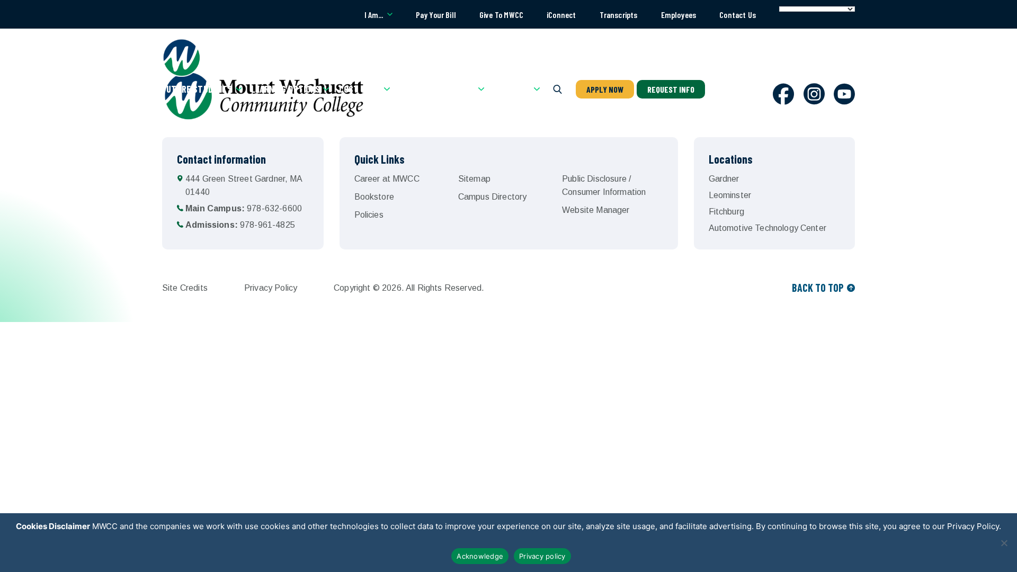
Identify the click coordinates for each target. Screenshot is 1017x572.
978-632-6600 (243, 208)
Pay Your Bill (436, 15)
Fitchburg (726, 211)
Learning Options (285, 89)
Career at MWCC (387, 178)
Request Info (670, 89)
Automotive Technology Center (767, 228)
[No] (1003, 543)
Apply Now (604, 89)
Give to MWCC (501, 15)
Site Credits (185, 287)
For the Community (437, 89)
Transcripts (619, 15)
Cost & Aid (360, 89)
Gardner (724, 178)
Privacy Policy (270, 287)
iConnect (561, 15)
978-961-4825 (240, 224)
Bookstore (374, 196)
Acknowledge (480, 556)
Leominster (730, 195)
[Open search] (557, 89)
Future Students (197, 89)
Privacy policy (542, 556)
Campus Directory (492, 196)
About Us (512, 89)
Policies (368, 214)
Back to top (818, 287)
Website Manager (595, 210)
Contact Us (737, 15)
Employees (679, 15)
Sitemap (474, 178)
